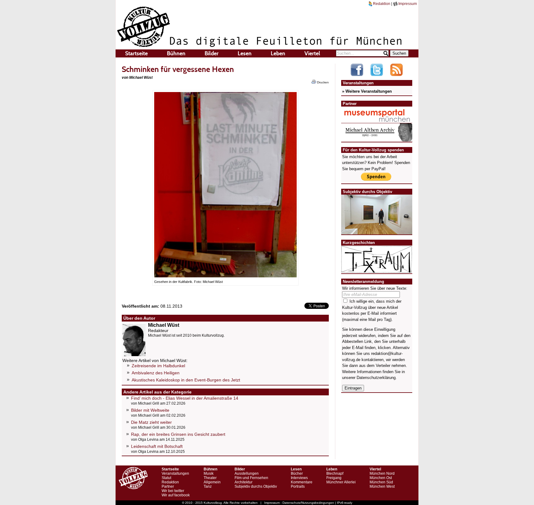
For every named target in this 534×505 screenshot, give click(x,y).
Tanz (208, 486)
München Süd (381, 482)
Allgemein (212, 482)
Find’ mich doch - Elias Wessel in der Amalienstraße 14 (184, 398)
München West (382, 486)
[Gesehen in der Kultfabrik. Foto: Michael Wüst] (225, 275)
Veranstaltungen (175, 473)
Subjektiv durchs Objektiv (256, 486)
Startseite (136, 53)
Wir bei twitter (173, 491)
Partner (168, 486)
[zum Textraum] (376, 269)
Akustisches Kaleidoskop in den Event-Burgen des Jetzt (186, 379)
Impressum (407, 4)
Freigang (333, 478)
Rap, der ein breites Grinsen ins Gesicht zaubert (178, 434)
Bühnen (176, 53)
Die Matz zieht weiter (151, 422)
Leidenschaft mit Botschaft (157, 446)
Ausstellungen (247, 473)
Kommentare (301, 482)
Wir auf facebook (176, 495)
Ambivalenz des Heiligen (156, 372)
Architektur (243, 482)
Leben (278, 53)
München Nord (382, 473)
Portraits (298, 486)
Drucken (322, 82)
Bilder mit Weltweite (150, 410)
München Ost (381, 478)
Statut (166, 478)
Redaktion (381, 4)
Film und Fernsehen (251, 478)
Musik (209, 473)
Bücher (297, 473)
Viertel (312, 53)
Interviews (299, 478)
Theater (210, 478)
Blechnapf (334, 473)
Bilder (211, 53)
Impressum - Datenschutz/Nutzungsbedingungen (299, 502)
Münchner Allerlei (341, 482)
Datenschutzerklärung (376, 377)
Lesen (245, 53)
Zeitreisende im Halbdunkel (158, 365)
